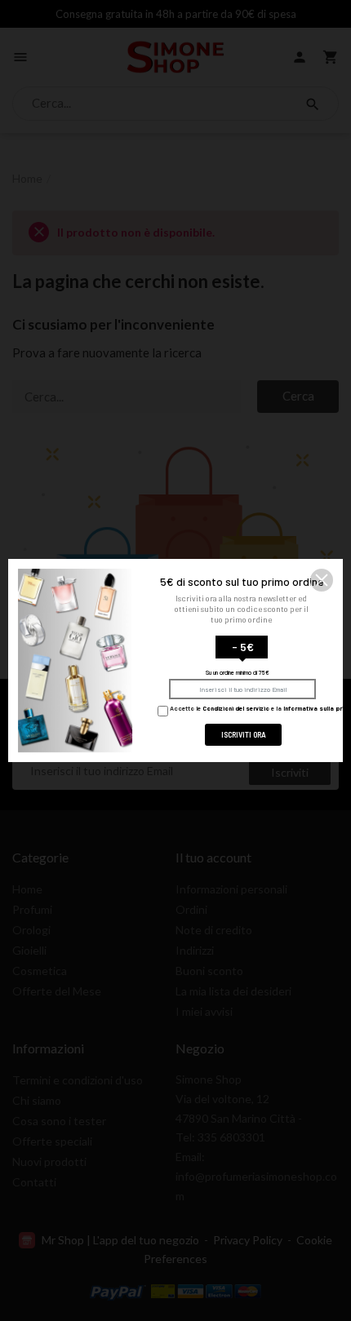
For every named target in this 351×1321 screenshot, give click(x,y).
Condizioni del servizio (235, 709)
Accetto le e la (258, 709)
